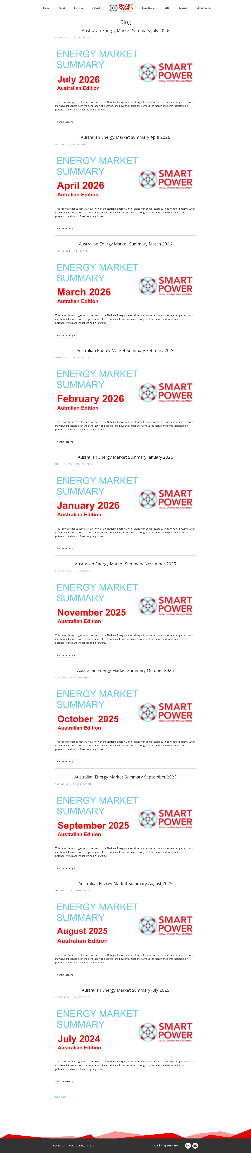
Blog (167, 7)
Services (78, 8)
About (62, 8)
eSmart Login (204, 8)
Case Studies (149, 8)
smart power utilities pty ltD (77, 1145)
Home (46, 8)
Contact (183, 8)
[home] (121, 8)
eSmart (96, 8)
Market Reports (82, 37)
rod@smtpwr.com (169, 1145)
